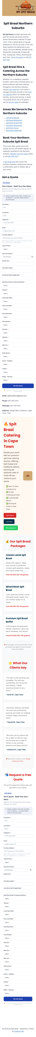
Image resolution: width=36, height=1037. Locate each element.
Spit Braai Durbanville (14, 123)
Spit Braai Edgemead (14, 130)
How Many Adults (8, 268)
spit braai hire (14, 89)
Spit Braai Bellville (12, 118)
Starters (5, 290)
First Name (6, 204)
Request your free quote (19, 154)
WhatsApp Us (11, 528)
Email (4, 227)
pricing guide (13, 102)
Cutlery (5, 368)
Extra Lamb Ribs (7, 305)
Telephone (6, 219)
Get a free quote (17, 57)
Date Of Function (7, 253)
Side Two (5, 345)
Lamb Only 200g (7, 298)
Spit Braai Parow (12, 128)
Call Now (9, 522)
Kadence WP (19, 1031)
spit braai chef (10, 162)
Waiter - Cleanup (7, 376)
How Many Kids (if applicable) (11, 275)
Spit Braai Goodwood (14, 125)
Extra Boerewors (7, 313)
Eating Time (6, 261)
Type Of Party (6, 245)
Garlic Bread (6, 353)
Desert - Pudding (7, 361)
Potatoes (5, 329)
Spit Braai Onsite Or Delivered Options (13, 282)
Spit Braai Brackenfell (14, 120)
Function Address (8, 235)
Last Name (6, 212)
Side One (5, 337)
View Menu (10, 515)
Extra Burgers (6, 321)
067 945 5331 (13, 156)
